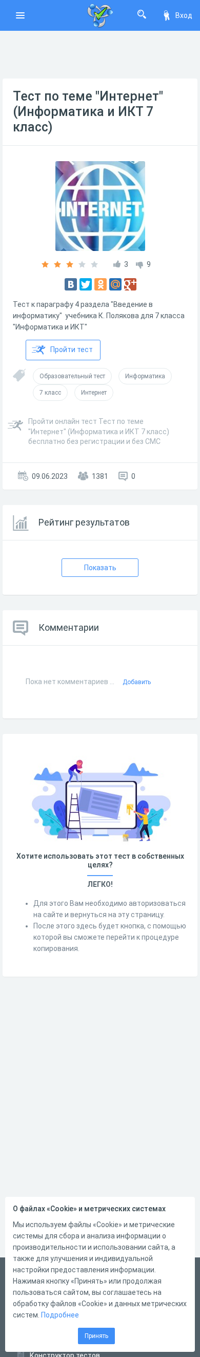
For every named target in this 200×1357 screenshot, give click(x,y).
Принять (96, 1336)
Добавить (137, 682)
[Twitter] (85, 284)
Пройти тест (71, 349)
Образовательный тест (72, 376)
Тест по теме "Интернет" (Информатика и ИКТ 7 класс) (88, 111)
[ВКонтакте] (71, 284)
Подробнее (60, 1315)
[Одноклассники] (100, 284)
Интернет (94, 392)
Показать (100, 568)
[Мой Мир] (115, 284)
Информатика (145, 376)
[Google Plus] (130, 284)
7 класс (50, 392)
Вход (183, 15)
